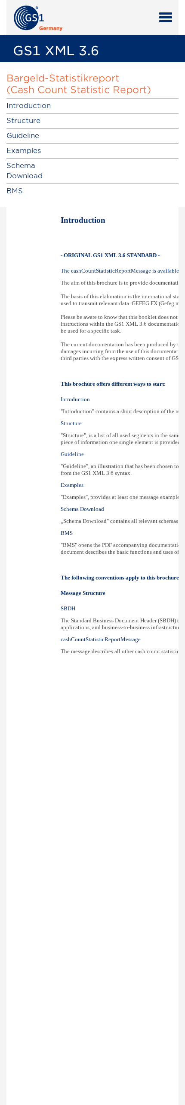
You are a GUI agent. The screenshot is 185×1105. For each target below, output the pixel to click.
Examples (23, 151)
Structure (23, 121)
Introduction (28, 106)
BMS (14, 191)
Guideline (22, 136)
